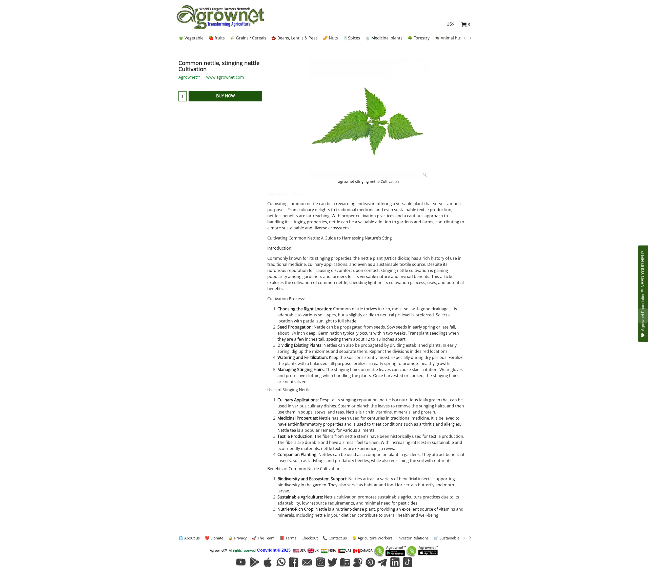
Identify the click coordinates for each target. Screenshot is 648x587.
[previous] (464, 38)
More (297, 194)
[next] (470, 38)
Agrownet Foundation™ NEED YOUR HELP (643, 291)
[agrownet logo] (220, 17)
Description (277, 194)
